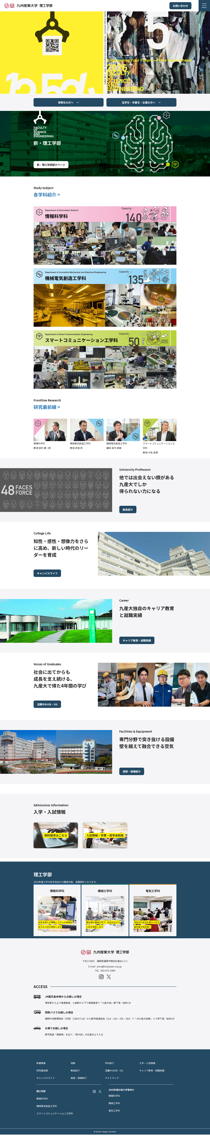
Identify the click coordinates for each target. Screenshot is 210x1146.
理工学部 (41, 1091)
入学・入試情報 (147, 1063)
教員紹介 (128, 509)
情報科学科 (42, 1098)
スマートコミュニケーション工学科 (54, 1113)
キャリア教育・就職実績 (137, 640)
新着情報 (41, 1063)
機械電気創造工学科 (46, 1106)
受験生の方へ (65, 102)
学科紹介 (109, 1063)
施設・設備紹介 (132, 771)
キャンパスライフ (47, 573)
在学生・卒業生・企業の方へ (138, 102)
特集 (73, 1063)
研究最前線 (42, 1070)
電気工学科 (114, 1110)
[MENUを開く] (204, 5)
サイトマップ (112, 1078)
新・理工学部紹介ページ (51, 165)
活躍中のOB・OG (47, 704)
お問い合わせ (180, 6)
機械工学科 (114, 1103)
